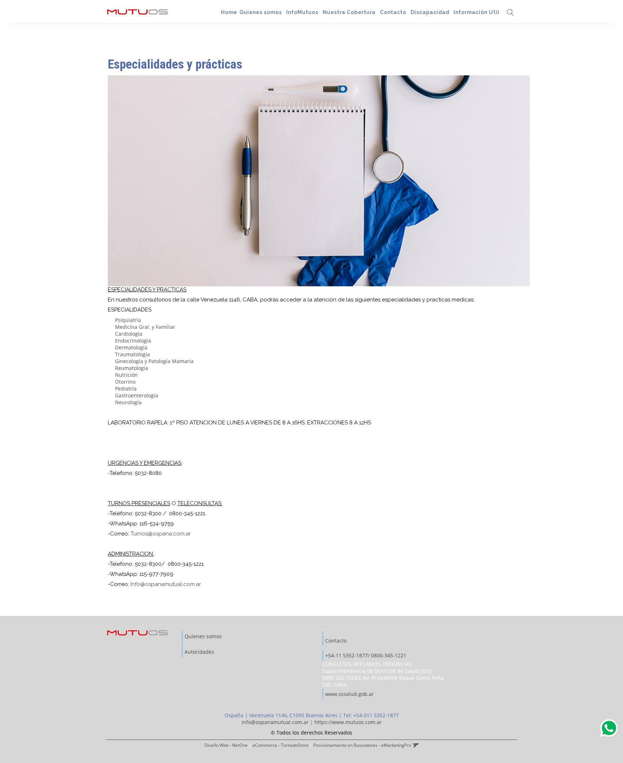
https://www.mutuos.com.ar (348, 722)
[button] (510, 12)
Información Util (477, 12)
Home (229, 12)
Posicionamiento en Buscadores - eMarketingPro (362, 745)
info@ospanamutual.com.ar (275, 722)
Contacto (394, 12)
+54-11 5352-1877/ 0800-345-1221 (365, 655)
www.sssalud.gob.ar (349, 694)
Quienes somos (261, 12)
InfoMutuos (303, 12)
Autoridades (199, 651)
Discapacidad (431, 12)
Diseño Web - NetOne (226, 745)
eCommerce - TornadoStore (280, 745)
